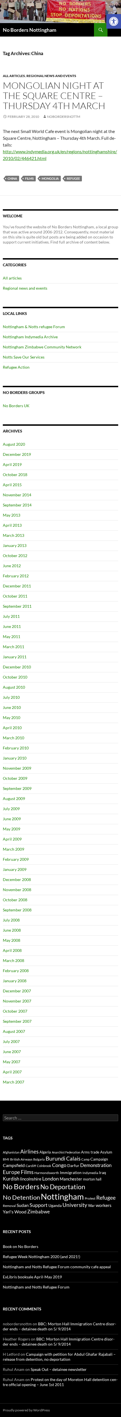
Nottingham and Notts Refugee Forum (36, 1287)
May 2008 (11, 940)
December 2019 (17, 454)
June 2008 (12, 930)
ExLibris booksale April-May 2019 (32, 1276)
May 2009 (11, 828)
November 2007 (17, 1001)
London (50, 1179)
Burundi (55, 1158)
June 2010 (12, 707)
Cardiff (31, 1166)
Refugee (73, 178)
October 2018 (15, 474)
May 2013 (11, 515)
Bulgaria (39, 1159)
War (91, 1205)
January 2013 (14, 545)
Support (39, 1205)
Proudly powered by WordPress (26, 1410)
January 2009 (14, 869)
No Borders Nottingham (29, 30)
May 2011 (11, 636)
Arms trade (90, 1152)
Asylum (106, 1152)
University (74, 1205)
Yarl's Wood (14, 1211)
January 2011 (14, 656)
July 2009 (11, 808)
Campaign (99, 1159)
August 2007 (14, 1031)
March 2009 (13, 849)
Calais (73, 1158)
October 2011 (15, 596)
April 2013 (12, 525)
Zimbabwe (38, 1212)
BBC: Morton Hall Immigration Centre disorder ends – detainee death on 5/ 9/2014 (59, 1326)
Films (29, 178)
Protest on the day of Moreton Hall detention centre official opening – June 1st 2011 (60, 1382)
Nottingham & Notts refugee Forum (34, 326)
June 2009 (12, 818)
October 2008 (15, 899)
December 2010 (17, 666)
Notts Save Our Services (23, 357)
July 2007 (11, 1041)
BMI (6, 1159)
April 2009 (12, 839)
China (12, 178)
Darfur (73, 1165)
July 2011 (11, 616)
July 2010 (11, 697)
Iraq (102, 1172)
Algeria (45, 1152)
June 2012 (12, 565)
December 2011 (17, 586)
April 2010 (12, 727)
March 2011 (13, 646)
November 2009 (17, 768)
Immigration (71, 1172)
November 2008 (17, 889)
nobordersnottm (63, 116)
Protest (90, 1198)
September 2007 (17, 1021)
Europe (11, 1172)
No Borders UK (16, 405)
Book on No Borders (20, 1246)
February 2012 (16, 575)
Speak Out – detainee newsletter (59, 1369)
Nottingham (62, 1196)
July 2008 (11, 920)
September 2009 (17, 788)
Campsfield (14, 1165)
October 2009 (15, 778)
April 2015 (12, 484)
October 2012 (15, 555)
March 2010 (13, 737)
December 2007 (17, 990)
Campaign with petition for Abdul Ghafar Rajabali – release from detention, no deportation (59, 1357)
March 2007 (13, 1082)
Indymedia (90, 1173)
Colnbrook (44, 1166)
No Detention (21, 1197)
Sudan (23, 1205)
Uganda (55, 1205)
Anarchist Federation (66, 1152)
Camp (85, 1159)
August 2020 (14, 444)
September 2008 (17, 909)
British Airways (21, 1159)
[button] (113, 21)
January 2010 (14, 758)
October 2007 (15, 1011)
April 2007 (12, 1071)
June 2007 (12, 1051)
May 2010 (11, 717)
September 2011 (17, 606)
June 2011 (12, 626)
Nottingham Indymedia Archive (30, 336)
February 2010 (16, 747)
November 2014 (17, 494)
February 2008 (16, 970)
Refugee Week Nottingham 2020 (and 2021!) (41, 1256)
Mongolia (50, 178)
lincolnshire (30, 1178)
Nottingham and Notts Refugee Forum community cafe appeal (57, 1266)
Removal (9, 1206)
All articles (14, 76)
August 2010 (14, 687)
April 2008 (12, 950)
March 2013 (13, 535)
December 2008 (17, 879)
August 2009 (14, 798)
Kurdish (11, 1179)
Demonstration (95, 1165)
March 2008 (13, 960)
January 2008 (14, 980)
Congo (59, 1165)
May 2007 (11, 1061)
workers (103, 1205)
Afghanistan (11, 1152)
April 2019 (12, 464)
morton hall (92, 1179)
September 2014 (17, 505)
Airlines (29, 1151)
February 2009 (16, 859)
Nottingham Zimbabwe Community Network (42, 346)
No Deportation (62, 1187)
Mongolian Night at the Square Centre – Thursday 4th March (54, 95)
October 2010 (15, 677)
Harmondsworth (46, 1173)
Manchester (71, 1178)
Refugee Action (16, 367)
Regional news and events (51, 76)
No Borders (21, 1186)
